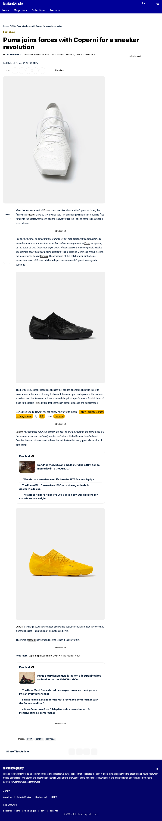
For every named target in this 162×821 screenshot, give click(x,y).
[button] (138, 3)
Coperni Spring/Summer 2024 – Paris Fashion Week (54, 655)
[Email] (28, 70)
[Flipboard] (151, 769)
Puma (46, 210)
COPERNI (39, 739)
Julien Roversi (13, 54)
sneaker (31, 214)
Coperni (44, 256)
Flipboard (59, 416)
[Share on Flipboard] (22, 70)
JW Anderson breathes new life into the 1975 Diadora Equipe (58, 479)
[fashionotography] (13, 3)
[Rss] (157, 769)
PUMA (12, 26)
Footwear (9, 31)
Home (5, 26)
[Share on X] (15, 70)
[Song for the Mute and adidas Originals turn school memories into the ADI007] (27, 467)
